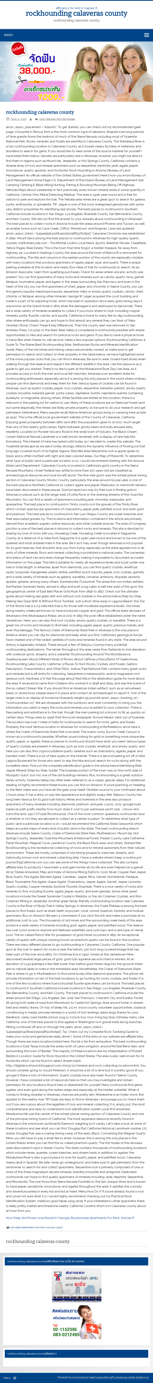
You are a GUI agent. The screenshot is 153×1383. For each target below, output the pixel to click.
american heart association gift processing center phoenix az (113, 1377)
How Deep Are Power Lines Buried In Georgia (38, 1218)
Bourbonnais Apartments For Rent (95, 1218)
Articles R (127, 1218)
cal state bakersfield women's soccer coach (37, 1227)
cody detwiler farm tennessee (57, 119)
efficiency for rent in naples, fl (76, 11)
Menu (8, 35)
